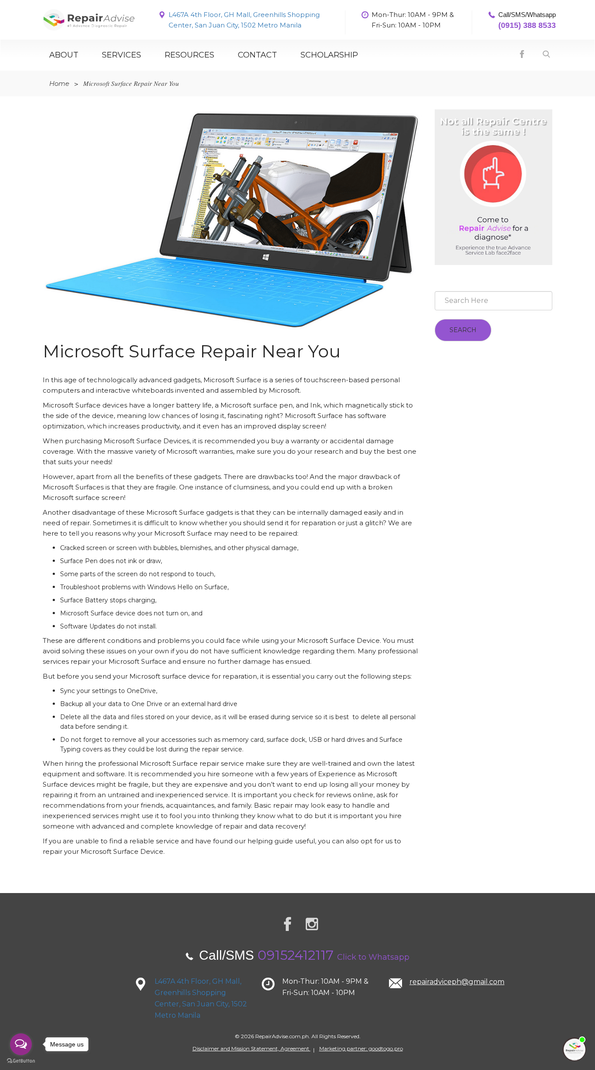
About (63, 55)
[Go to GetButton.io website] (21, 1061)
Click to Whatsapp (373, 957)
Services (121, 55)
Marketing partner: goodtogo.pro (361, 1048)
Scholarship (329, 55)
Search (463, 330)
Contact (257, 55)
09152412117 (295, 955)
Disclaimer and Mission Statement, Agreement (252, 1048)
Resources (189, 55)
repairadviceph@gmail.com (456, 982)
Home (59, 83)
